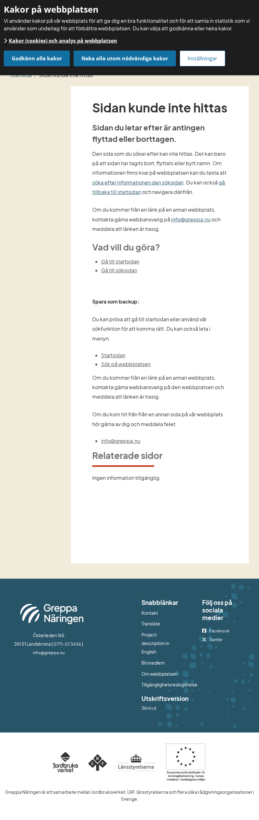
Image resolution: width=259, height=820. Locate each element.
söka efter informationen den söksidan (138, 182)
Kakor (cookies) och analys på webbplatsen (63, 40)
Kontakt (150, 613)
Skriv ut (149, 708)
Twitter (215, 639)
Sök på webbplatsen (126, 364)
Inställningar (202, 58)
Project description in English (155, 643)
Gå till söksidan (119, 270)
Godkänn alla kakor (37, 58)
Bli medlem (153, 663)
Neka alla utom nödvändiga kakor (124, 58)
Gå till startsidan (120, 261)
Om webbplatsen (160, 674)
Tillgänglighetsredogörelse (160, 684)
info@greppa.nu (190, 219)
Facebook (219, 630)
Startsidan (113, 355)
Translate (160, 623)
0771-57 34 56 (67, 644)
